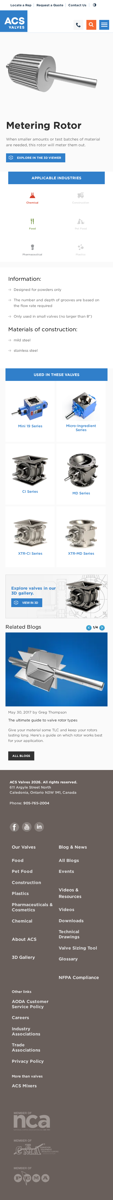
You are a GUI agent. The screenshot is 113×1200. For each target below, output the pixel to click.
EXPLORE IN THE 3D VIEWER (39, 158)
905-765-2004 (36, 803)
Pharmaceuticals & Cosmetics (32, 907)
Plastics (20, 893)
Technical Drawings (69, 934)
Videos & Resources (70, 893)
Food (18, 860)
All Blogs (69, 860)
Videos (66, 909)
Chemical (22, 921)
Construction (26, 882)
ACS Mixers (24, 1085)
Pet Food (22, 871)
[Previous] (89, 628)
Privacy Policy (28, 1061)
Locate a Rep (21, 5)
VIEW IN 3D (30, 602)
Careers (20, 1017)
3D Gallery (23, 957)
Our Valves (24, 847)
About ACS (24, 939)
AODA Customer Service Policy (30, 1004)
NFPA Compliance (79, 977)
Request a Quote (49, 5)
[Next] (102, 628)
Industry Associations (26, 1031)
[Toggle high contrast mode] (94, 5)
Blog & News (73, 847)
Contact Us (77, 5)
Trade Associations (26, 1047)
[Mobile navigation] (104, 25)
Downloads (71, 920)
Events (66, 871)
